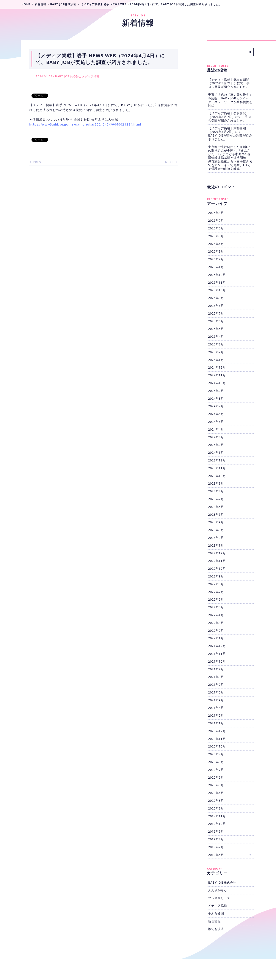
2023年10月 (217, 476)
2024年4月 (216, 429)
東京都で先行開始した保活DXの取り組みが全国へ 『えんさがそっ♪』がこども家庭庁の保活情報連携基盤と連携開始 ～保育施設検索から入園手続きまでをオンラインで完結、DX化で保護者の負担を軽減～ (230, 158)
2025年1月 (216, 360)
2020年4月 (216, 793)
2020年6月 (216, 777)
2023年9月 (216, 483)
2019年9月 (216, 831)
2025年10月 (217, 290)
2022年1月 (216, 638)
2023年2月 (216, 538)
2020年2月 (216, 808)
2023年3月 (216, 530)
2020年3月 (216, 800)
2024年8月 (216, 398)
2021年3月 (216, 708)
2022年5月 (216, 607)
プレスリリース (219, 898)
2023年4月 (216, 522)
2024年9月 (216, 391)
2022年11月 (217, 561)
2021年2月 (216, 715)
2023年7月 (216, 499)
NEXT (169, 162)
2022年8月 (216, 584)
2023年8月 (216, 491)
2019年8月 (216, 839)
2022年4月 (216, 615)
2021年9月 (216, 669)
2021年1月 (216, 723)
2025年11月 (217, 282)
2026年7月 (216, 220)
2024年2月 (216, 445)
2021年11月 (217, 654)
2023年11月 (217, 468)
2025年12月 (217, 275)
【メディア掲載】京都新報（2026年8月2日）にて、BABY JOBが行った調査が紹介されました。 (230, 133)
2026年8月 (216, 213)
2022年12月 (217, 553)
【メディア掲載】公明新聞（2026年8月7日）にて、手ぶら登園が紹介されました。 (229, 116)
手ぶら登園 (216, 913)
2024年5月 (216, 422)
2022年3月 (216, 623)
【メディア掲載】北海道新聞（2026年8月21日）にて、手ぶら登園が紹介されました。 (229, 83)
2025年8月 (216, 306)
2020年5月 (216, 785)
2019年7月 (216, 847)
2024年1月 (216, 452)
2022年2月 (216, 630)
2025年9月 (216, 298)
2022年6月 (216, 599)
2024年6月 (216, 414)
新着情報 (214, 921)
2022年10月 (217, 568)
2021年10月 (217, 661)
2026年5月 (216, 236)
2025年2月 (216, 352)
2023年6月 (216, 507)
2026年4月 (216, 244)
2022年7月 (216, 592)
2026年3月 (216, 251)
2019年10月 (217, 824)
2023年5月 (216, 514)
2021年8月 (216, 677)
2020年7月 (216, 770)
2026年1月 (216, 267)
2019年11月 (217, 816)
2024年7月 (216, 406)
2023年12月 (217, 460)
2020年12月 (217, 731)
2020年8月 (216, 762)
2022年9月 (216, 576)
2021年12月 (217, 646)
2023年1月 (216, 545)
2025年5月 (216, 329)
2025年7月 (216, 313)
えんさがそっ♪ (218, 890)
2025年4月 (216, 336)
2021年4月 (216, 700)
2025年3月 (216, 344)
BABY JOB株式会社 (68, 76)
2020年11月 (217, 739)
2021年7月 (216, 684)
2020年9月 (216, 754)
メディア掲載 (90, 76)
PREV (37, 162)
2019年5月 (216, 855)
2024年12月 (217, 367)
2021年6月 (216, 692)
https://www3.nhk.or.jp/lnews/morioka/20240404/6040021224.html (85, 124)
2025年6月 (216, 321)
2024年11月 (217, 375)
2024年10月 (217, 383)
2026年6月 (216, 228)
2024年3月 (216, 437)
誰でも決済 (216, 929)
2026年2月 (216, 259)
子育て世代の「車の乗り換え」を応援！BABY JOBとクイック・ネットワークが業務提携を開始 (230, 99)
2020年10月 (217, 746)
